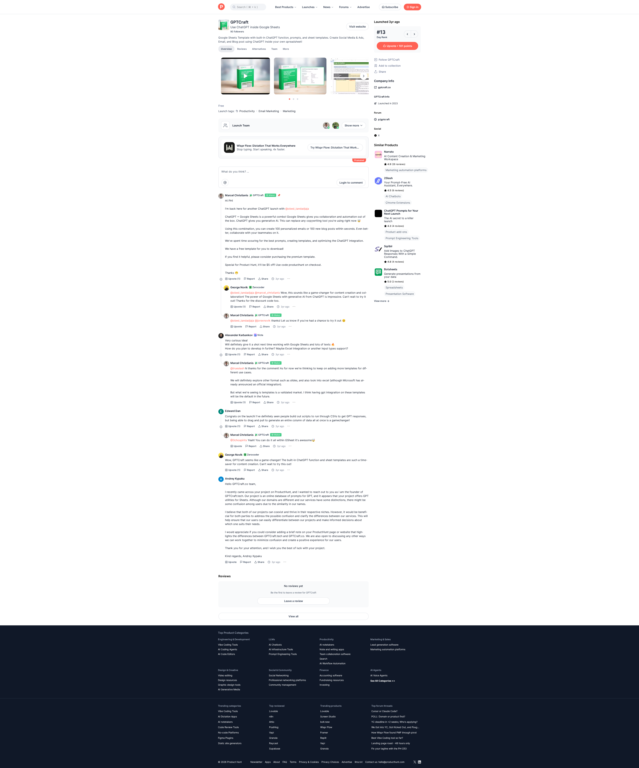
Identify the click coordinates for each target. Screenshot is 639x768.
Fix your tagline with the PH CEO (389, 748)
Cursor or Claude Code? (384, 711)
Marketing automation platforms (406, 170)
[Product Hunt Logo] (221, 7)
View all (293, 616)
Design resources (227, 680)
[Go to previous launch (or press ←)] (407, 34)
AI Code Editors (226, 654)
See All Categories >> (382, 680)
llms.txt (359, 761)
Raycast (273, 743)
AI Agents (375, 670)
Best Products (284, 7)
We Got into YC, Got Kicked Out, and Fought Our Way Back (395, 727)
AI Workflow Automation (332, 663)
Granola (273, 737)
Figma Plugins (225, 737)
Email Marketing (269, 111)
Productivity (247, 111)
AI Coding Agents (227, 649)
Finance (324, 670)
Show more (352, 125)
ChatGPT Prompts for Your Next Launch (401, 212)
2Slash (388, 178)
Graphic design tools (229, 684)
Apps (268, 761)
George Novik (239, 287)
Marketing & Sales (380, 639)
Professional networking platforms (287, 680)
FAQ (284, 761)
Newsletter (256, 761)
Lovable (273, 711)
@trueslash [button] (237, 368)
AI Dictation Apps (227, 716)
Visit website (357, 26)
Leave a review (293, 601)
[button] (286, 48)
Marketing (289, 111)
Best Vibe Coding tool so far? (387, 737)
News (326, 7)
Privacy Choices (330, 761)
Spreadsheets (394, 287)
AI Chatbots (393, 196)
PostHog (273, 727)
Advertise (363, 7)
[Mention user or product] (225, 182)
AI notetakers (327, 644)
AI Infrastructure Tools (281, 649)
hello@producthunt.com (391, 761)
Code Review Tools (228, 727)
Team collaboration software (335, 654)
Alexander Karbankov (239, 335)
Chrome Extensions (398, 202)
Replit (323, 737)
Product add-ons (396, 232)
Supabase (274, 748)
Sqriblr (388, 246)
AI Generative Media (229, 689)
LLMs (272, 639)
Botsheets (390, 269)
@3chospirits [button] (238, 440)
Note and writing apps (332, 649)
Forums (344, 7)
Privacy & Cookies (309, 761)
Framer (324, 732)
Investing (325, 684)
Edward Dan (233, 411)
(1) (234, 278)
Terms (293, 761)
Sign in (414, 7)
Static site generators (229, 743)
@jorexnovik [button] (262, 320)
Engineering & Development (234, 639)
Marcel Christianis (236, 195)
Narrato (389, 151)
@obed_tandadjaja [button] (297, 208)
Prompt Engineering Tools (402, 238)
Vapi (271, 732)
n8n (271, 716)
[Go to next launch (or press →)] (414, 34)
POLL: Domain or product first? (388, 716)
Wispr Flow (326, 727)
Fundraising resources (332, 680)
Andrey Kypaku (235, 478)
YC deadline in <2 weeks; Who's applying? (394, 721)
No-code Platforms (228, 732)
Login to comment (351, 182)
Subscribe (391, 7)
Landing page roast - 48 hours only (390, 743)
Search (323, 658)
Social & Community (280, 670)
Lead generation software (384, 644)
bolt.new (325, 721)
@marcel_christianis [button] (267, 292)
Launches (308, 7)
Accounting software (331, 675)
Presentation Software (400, 293)
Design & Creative (228, 670)
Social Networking (279, 675)
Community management (282, 684)
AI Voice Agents (378, 675)
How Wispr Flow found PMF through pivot (394, 732)
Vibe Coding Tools (228, 644)
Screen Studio (328, 716)
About (276, 761)
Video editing (225, 675)
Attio (271, 721)
